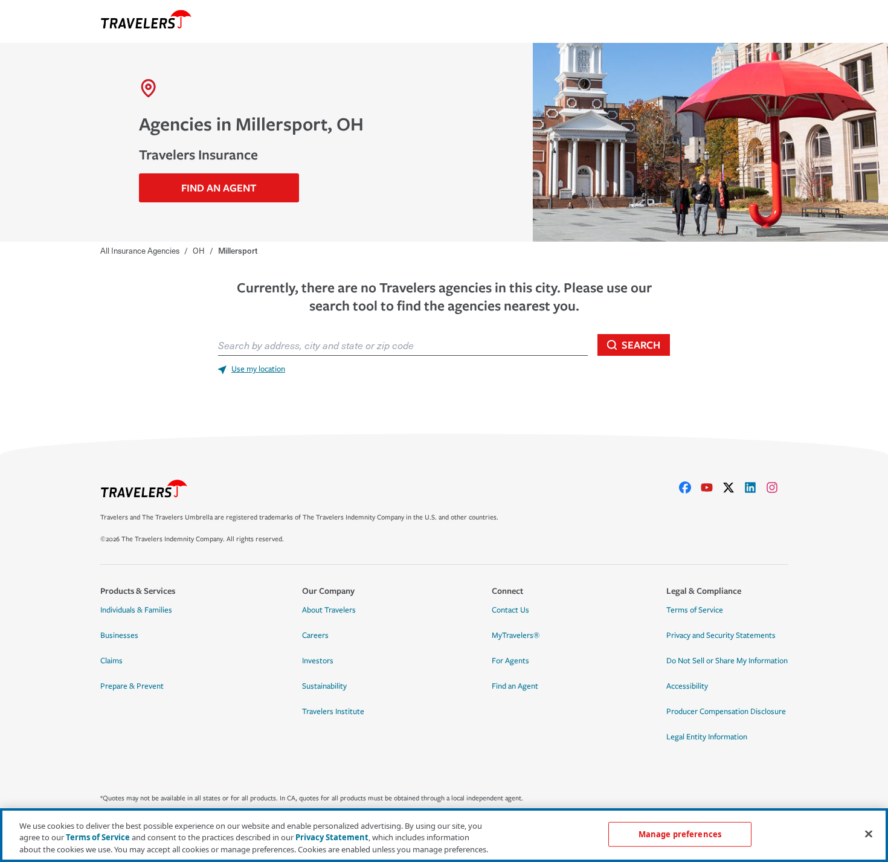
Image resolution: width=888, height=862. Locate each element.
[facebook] (690, 487)
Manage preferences (680, 833)
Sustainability (324, 686)
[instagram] (777, 487)
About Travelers (329, 610)
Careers (315, 635)
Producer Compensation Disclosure (726, 711)
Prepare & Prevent (132, 686)
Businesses (119, 635)
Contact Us (510, 610)
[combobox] (403, 345)
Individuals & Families (136, 610)
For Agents (510, 661)
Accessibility (687, 686)
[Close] (868, 833)
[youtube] (711, 487)
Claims (111, 661)
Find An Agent (218, 188)
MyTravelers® (515, 635)
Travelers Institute (333, 711)
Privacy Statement (331, 837)
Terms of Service (694, 610)
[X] (733, 487)
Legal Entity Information (706, 737)
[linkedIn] (755, 487)
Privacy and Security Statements (721, 635)
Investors (317, 661)
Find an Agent (515, 686)
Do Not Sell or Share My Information (727, 661)
